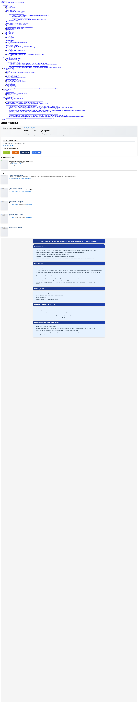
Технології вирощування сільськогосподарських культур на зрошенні (23, 102)
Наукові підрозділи (8, 33)
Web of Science (25, 152)
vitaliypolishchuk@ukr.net (16, 163)
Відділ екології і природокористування (15, 50)
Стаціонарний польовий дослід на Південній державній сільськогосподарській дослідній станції (33, 64)
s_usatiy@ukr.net (9, 145)
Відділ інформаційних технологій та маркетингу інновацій (20, 47)
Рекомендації (9, 99)
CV (9, 165)
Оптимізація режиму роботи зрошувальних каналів (21, 112)
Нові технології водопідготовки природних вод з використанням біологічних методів (27, 103)
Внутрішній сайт (10, 32)
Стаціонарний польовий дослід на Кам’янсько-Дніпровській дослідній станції (28, 66)
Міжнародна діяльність (12, 69)
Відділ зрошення (10, 37)
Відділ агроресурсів (11, 34)
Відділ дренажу (10, 40)
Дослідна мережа (7, 57)
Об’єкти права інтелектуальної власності (16, 81)
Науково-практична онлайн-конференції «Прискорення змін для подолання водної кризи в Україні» (33, 88)
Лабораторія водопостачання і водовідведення (20, 46)
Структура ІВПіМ (10, 7)
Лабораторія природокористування (17, 53)
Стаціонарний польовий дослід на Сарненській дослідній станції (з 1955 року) (28, 63)
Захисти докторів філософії (15, 12)
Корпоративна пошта (11, 31)
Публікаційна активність (12, 94)
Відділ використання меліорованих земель (16, 42)
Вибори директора (10, 84)
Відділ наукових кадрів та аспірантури (15, 11)
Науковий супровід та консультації (14, 98)
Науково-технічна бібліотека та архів (15, 28)
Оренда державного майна (12, 82)
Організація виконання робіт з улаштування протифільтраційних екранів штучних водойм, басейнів (33, 114)
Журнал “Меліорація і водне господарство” (17, 93)
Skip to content (4, 1)
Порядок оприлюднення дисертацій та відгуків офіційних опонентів (29, 19)
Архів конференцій (11, 86)
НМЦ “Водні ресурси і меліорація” (14, 80)
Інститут (5, 5)
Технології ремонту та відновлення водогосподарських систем (21, 105)
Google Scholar (36, 152)
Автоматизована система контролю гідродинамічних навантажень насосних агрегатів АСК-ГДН (30, 118)
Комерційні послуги (8, 97)
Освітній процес (7, 89)
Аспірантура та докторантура (16, 14)
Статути (8, 71)
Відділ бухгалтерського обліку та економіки (17, 23)
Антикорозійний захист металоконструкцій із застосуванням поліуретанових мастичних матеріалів (33, 106)
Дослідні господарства (11, 59)
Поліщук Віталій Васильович (16, 160)
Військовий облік (13, 20)
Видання (5, 90)
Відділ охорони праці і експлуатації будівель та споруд (19, 27)
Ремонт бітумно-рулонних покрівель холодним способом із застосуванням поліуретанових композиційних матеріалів (38, 115)
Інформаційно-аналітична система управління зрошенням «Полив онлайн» (24, 101)
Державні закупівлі (11, 85)
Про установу (9, 6)
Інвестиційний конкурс (12, 79)
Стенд (10, 36)
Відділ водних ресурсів (12, 45)
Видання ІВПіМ (10, 92)
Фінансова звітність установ (13, 73)
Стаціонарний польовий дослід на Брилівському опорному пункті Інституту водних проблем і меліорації (35, 67)
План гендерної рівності (12, 76)
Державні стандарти (11, 95)
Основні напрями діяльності (13, 8)
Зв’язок (5, 119)
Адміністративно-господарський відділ (16, 24)
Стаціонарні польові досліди (13, 62)
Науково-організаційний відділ (13, 25)
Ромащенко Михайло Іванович (16, 175)
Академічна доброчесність (12, 75)
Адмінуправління (10, 10)
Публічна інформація (8, 68)
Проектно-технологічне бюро (13, 60)
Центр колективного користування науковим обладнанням (20, 72)
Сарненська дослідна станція (13, 58)
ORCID (6, 152)
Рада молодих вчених (11, 21)
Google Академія (28, 165)
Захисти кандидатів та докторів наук (21, 18)
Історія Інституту (10, 29)
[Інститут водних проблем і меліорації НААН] (12, 2)
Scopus (15, 152)
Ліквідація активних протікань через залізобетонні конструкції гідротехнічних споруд (30, 111)
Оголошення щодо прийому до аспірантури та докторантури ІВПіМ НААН (30, 15)
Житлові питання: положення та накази (16, 77)
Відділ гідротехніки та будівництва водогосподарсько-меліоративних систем (25, 54)
